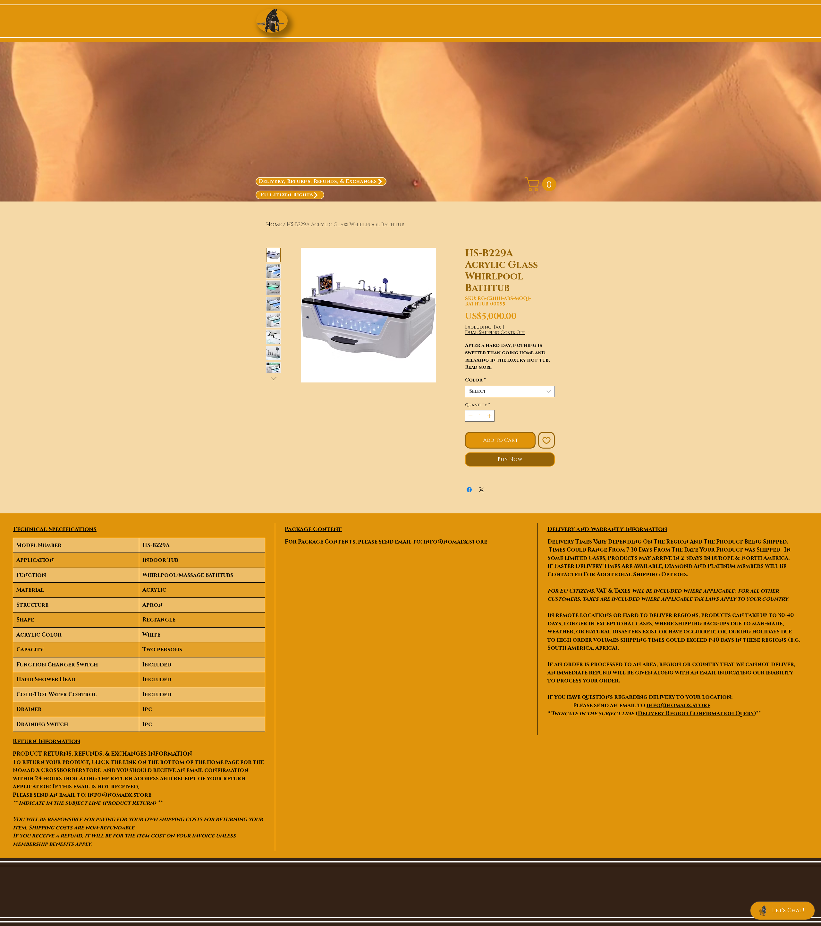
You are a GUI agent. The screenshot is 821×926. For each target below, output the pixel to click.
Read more (478, 367)
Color (475, 380)
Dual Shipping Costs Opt (495, 332)
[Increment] (490, 415)
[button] (542, 184)
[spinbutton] (480, 415)
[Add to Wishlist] (546, 440)
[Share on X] (481, 489)
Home (274, 224)
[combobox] (510, 391)
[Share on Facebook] (469, 489)
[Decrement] (470, 415)
